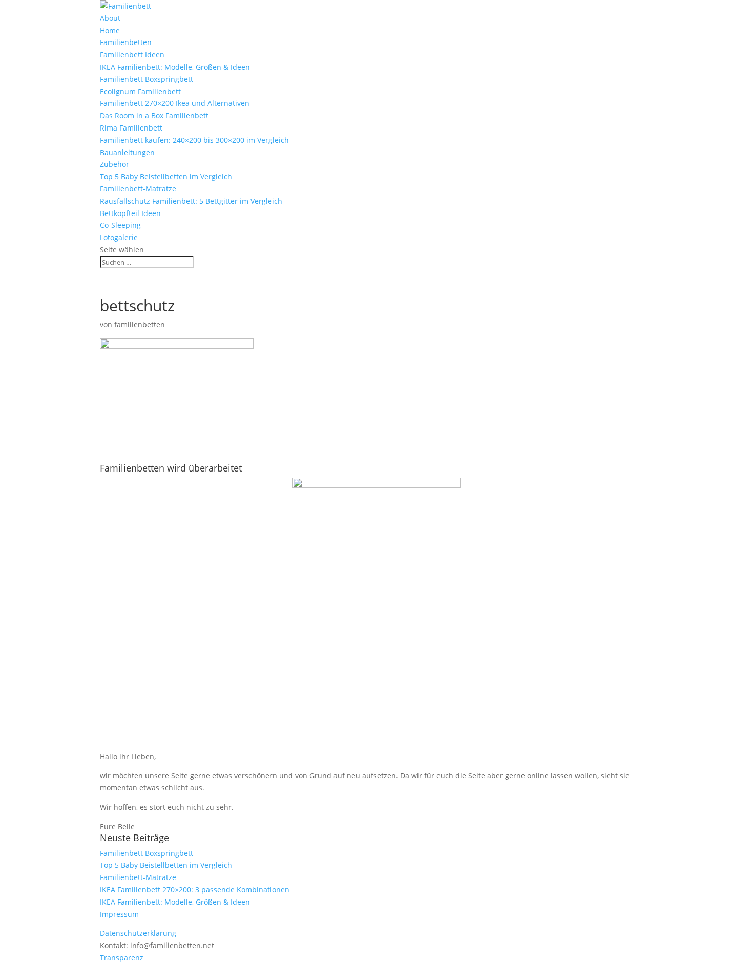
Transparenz (121, 957)
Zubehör (114, 164)
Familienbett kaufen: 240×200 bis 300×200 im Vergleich (194, 140)
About (110, 18)
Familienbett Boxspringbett (146, 79)
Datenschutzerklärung (138, 933)
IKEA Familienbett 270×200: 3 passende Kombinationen (194, 889)
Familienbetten (126, 42)
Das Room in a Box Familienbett (154, 115)
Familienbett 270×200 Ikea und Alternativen (174, 103)
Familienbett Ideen (132, 54)
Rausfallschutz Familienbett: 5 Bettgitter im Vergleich (191, 201)
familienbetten (139, 324)
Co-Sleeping (120, 225)
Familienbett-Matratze (138, 189)
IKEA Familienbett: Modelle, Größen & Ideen (175, 67)
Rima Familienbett (131, 128)
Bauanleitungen (127, 152)
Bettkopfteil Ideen (130, 213)
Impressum (119, 914)
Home (110, 30)
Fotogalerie (119, 237)
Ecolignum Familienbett (140, 91)
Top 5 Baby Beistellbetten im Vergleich (166, 176)
